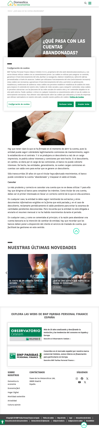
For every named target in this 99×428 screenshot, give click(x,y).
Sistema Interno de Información (40, 421)
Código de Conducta (58, 421)
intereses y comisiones (45, 159)
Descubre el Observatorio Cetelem (57, 339)
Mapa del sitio (61, 418)
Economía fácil (14, 388)
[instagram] (77, 379)
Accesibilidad (90, 421)
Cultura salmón (14, 405)
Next (92, 273)
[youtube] (79, 382)
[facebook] (82, 379)
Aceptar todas (83, 104)
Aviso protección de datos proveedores (16, 421)
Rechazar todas (65, 104)
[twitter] (87, 379)
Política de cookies (48, 418)
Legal (70, 418)
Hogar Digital (13, 393)
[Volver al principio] (76, 231)
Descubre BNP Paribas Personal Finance (59, 360)
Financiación (30, 287)
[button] (2, 422)
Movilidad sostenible (16, 397)
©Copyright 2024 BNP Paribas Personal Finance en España (22, 418)
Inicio (10, 11)
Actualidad (57, 287)
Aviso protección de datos (83, 418)
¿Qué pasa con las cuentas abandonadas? (29, 11)
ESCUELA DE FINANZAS (16, 287)
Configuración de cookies (19, 104)
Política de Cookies (77, 97)
